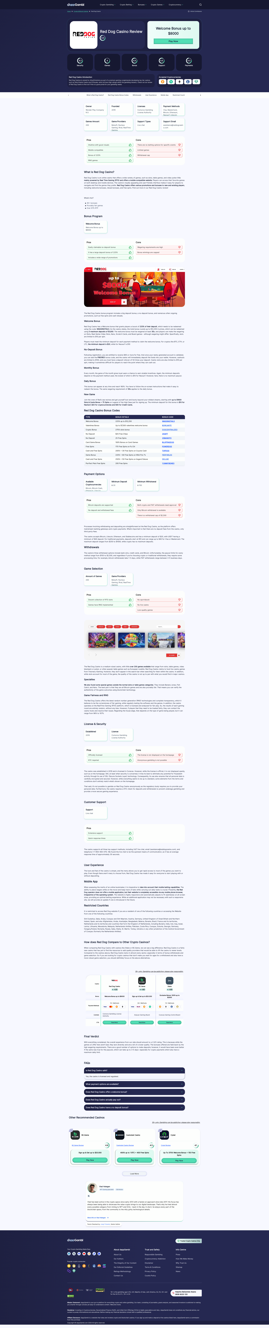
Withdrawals (137, 95)
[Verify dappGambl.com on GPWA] (100, 1290)
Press (178, 1254)
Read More (114, 1022)
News (178, 1271)
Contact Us (118, 1276)
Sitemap (179, 1267)
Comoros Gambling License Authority (112, 1015)
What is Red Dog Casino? (95, 95)
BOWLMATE (167, 425)
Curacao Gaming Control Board (169, 1015)
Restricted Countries (180, 95)
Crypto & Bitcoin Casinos (81, 11)
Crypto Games (156, 5)
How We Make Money (184, 1259)
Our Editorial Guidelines (123, 1267)
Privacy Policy (150, 1271)
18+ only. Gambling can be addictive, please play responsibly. (159, 971)
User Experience (151, 95)
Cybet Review (166, 1145)
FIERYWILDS (167, 455)
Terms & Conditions (152, 1267)
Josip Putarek (105, 1224)
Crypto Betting (126, 5)
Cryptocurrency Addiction (155, 1259)
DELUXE (165, 459)
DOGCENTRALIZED (169, 430)
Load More (134, 1174)
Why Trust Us (181, 1263)
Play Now (173, 41)
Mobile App (165, 95)
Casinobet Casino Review (125, 1145)
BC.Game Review (78, 1145)
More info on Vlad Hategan (96, 1218)
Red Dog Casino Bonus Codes (118, 95)
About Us (117, 1254)
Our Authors (118, 1259)
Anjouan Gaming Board (142, 1015)
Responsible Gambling (153, 1254)
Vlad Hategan (104, 1186)
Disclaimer (149, 1263)
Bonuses (141, 5)
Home (69, 11)
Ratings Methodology (122, 1271)
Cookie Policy (150, 1276)
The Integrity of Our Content (125, 1263)
